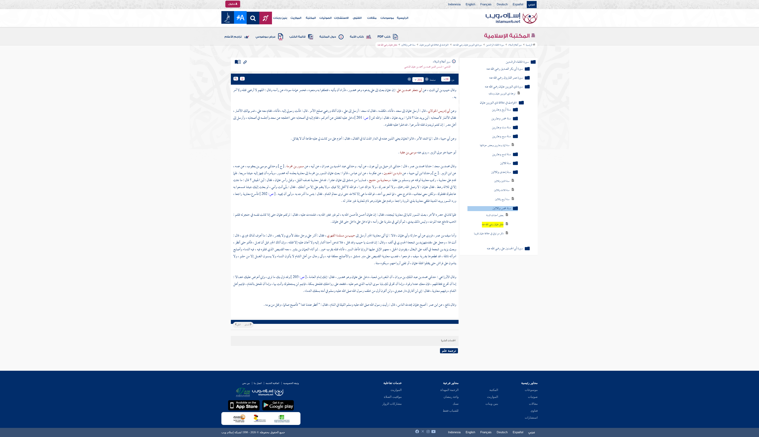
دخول (231, 4)
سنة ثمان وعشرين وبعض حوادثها (494, 145)
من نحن (246, 383)
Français (486, 4)
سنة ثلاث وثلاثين (501, 190)
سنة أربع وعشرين (501, 109)
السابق (247, 324)
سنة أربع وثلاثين (502, 199)
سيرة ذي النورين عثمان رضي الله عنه (467, 45)
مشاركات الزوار (392, 403)
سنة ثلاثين (505, 163)
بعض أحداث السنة (494, 215)
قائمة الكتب (297, 36)
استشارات (531, 417)
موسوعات (387, 18)
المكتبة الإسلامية (507, 36)
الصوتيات (325, 18)
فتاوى (534, 410)
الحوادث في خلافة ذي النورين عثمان (434, 45)
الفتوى (357, 18)
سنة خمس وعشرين (501, 118)
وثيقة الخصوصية (291, 383)
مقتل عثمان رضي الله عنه (492, 225)
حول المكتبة (327, 36)
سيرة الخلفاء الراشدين (495, 45)
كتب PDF (384, 36)
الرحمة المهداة (449, 389)
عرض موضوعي (266, 36)
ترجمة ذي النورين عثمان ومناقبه (502, 94)
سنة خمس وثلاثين (408, 45)
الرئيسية (402, 18)
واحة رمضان (451, 396)
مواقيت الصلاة (393, 396)
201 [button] (419, 79)
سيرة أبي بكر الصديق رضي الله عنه (504, 69)
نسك (456, 403)
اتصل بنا (257, 383)
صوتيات (533, 396)
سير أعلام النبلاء (515, 45)
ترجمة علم (449, 350)
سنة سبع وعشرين (501, 136)
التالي (239, 324)
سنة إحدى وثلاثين (501, 172)
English (470, 4)
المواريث (296, 18)
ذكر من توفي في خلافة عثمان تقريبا (488, 234)
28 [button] (446, 79)
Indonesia (454, 4)
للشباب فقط (451, 410)
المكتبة (311, 18)
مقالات (372, 18)
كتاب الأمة (357, 36)
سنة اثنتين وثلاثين (501, 181)
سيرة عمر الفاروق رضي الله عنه (506, 78)
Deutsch (502, 4)
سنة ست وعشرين (501, 127)
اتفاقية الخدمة (272, 383)
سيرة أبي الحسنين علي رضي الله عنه (505, 248)
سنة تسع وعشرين (501, 154)
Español (518, 4)
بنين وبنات (280, 18)
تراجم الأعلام (233, 36)
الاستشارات (341, 18)
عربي (531, 4)
